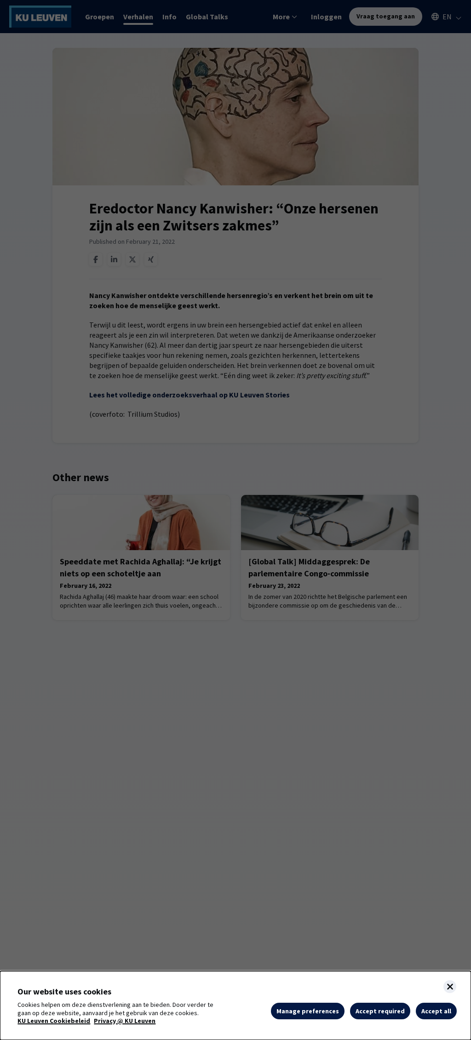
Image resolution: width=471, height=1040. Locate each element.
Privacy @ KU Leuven (124, 1021)
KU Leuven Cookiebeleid (53, 1021)
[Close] (449, 986)
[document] (235, 1005)
